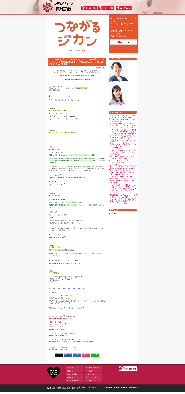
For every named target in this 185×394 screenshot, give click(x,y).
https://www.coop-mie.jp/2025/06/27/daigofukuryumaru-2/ (67, 177)
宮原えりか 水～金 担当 (116, 104)
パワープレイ (91, 374)
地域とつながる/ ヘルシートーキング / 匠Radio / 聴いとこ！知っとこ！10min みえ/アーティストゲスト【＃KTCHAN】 (123, 125)
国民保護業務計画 (93, 367)
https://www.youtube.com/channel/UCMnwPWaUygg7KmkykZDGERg (71, 341)
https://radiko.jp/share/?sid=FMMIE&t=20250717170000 (77, 75)
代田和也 (114, 36)
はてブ (77, 355)
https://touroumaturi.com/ (57, 237)
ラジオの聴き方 (92, 380)
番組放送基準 (72, 374)
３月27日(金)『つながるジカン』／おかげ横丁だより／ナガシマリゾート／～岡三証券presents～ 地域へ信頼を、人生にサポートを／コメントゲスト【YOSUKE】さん (123, 144)
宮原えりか (123, 36)
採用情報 (89, 371)
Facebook (68, 355)
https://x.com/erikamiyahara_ (58, 329)
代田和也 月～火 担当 (115, 81)
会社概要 (70, 367)
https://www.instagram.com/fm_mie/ (60, 318)
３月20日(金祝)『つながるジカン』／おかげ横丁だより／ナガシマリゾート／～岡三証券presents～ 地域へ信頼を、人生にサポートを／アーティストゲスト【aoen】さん (123, 189)
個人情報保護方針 (73, 380)
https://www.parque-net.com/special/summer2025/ (64, 263)
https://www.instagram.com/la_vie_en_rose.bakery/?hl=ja (67, 119)
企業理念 (70, 371)
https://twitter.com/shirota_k (57, 324)
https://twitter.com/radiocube (57, 335)
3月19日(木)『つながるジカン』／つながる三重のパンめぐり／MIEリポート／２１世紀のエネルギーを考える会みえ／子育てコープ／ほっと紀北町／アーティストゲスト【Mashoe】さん (123, 199)
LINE (95, 355)
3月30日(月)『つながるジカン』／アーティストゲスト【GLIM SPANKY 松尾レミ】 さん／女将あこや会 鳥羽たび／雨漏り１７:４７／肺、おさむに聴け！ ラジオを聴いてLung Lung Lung (123, 134)
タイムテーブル (92, 377)
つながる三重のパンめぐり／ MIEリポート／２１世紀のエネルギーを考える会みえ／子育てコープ (123, 152)
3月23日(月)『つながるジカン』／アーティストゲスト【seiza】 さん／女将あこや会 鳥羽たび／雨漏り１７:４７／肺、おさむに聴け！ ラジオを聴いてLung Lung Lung (123, 178)
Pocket (86, 355)
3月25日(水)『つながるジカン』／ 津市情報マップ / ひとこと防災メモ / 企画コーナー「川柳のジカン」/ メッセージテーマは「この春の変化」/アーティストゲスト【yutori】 (123, 160)
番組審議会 (71, 377)
